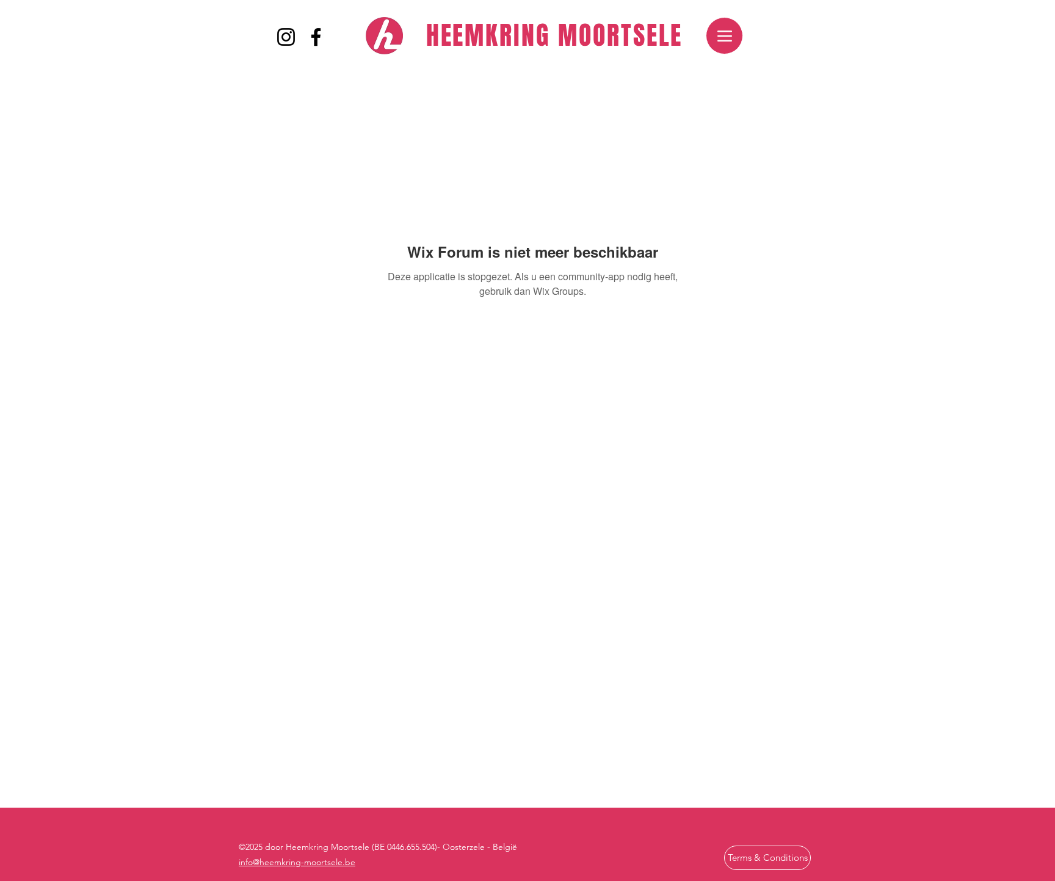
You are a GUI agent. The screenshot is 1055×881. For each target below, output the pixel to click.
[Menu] (724, 35)
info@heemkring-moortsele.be (297, 862)
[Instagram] (286, 37)
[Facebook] (316, 37)
